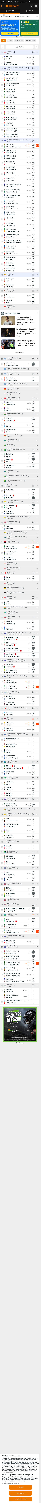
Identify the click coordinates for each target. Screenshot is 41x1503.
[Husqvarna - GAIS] (19, 831)
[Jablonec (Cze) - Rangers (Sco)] (19, 151)
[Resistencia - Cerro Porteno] (19, 703)
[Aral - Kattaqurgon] (19, 920)
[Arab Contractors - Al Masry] (19, 553)
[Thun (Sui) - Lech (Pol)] (19, 124)
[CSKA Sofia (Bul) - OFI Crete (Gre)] (19, 118)
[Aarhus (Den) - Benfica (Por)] (19, 113)
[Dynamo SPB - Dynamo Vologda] (19, 756)
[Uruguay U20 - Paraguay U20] (19, 941)
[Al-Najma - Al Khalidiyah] (19, 403)
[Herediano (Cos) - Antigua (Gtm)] (19, 638)
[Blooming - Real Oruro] (19, 419)
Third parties (9, 1472)
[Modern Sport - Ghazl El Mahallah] (19, 547)
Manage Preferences (20, 1499)
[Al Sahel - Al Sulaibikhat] (19, 622)
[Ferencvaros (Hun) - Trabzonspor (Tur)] (19, 135)
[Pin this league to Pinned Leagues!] (13, 290)
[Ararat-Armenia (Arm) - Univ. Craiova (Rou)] (19, 73)
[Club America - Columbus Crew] (19, 671)
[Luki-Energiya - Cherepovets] (19, 745)
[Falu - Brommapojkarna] (19, 819)
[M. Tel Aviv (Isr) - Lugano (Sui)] (19, 157)
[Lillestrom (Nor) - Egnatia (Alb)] (19, 90)
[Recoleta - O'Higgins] (19, 496)
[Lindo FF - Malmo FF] (19, 836)
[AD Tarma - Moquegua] (19, 713)
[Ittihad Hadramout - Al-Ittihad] (19, 996)
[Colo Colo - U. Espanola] (19, 491)
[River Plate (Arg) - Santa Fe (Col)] (19, 804)
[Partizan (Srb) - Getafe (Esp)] (19, 269)
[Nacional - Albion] (19, 878)
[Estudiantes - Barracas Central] (19, 379)
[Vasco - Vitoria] (19, 460)
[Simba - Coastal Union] (19, 863)
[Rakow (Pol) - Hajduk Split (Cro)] (19, 207)
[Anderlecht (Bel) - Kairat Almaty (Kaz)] (19, 130)
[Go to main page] (11, 6)
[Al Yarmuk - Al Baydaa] (19, 990)
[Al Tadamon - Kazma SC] (19, 628)
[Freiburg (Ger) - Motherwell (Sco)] (19, 168)
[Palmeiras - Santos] (19, 455)
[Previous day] (2, 47)
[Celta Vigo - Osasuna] (19, 280)
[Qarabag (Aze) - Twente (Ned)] (19, 162)
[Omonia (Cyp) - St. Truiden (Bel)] (19, 96)
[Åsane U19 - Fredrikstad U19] (19, 681)
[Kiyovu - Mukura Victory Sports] (19, 767)
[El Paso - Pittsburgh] (19, 889)
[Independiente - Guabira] (19, 430)
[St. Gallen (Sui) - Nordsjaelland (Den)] (19, 230)
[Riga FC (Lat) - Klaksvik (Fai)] (19, 213)
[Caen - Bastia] (19, 578)
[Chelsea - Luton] (19, 57)
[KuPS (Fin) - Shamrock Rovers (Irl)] (19, 145)
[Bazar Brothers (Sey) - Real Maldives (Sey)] (19, 963)
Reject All (20, 1493)
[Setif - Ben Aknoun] (19, 296)
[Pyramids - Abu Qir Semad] (19, 558)
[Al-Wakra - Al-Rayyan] (19, 729)
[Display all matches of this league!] (37, 306)
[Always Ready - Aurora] (19, 425)
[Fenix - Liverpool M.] (19, 873)
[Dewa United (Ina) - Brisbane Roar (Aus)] (19, 957)
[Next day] (36, 47)
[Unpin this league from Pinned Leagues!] (14, 52)
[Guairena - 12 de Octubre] (19, 697)
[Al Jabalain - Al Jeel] (19, 783)
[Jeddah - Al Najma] (19, 788)
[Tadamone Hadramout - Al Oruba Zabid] (19, 1001)
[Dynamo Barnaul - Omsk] (19, 740)
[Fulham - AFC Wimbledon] (19, 63)
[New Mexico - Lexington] (19, 894)
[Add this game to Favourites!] (2, 57)
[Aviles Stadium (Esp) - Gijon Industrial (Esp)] (19, 974)
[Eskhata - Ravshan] (19, 847)
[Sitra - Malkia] (19, 409)
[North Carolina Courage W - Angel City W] (19, 910)
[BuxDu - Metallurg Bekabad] (19, 931)
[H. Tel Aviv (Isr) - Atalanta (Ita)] (19, 224)
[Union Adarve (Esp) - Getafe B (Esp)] (19, 952)
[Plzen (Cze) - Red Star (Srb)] (19, 101)
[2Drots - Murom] (19, 751)
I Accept (20, 1487)
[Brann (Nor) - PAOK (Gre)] (19, 179)
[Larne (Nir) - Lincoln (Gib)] (19, 264)
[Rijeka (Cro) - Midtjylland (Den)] (19, 252)
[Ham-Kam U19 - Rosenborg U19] (19, 687)
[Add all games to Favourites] (2, 52)
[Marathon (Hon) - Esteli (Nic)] (19, 644)
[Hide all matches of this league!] (37, 52)
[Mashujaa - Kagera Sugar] (19, 857)
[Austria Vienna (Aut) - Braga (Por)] (19, 236)
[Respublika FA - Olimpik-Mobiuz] (19, 925)
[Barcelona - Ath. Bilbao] (19, 285)
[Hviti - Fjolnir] (19, 602)
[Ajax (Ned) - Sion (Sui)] (19, 219)
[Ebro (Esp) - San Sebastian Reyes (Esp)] (19, 980)
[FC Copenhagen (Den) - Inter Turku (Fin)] (19, 185)
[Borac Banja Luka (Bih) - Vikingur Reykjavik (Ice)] (19, 241)
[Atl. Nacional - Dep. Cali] (19, 507)
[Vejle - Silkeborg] (19, 527)
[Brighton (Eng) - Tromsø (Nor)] (19, 247)
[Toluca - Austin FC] (19, 665)
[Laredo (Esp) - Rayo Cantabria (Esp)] (19, 969)
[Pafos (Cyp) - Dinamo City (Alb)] (19, 202)
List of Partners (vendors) (10, 1483)
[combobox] (20, 47)
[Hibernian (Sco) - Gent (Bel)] (19, 258)
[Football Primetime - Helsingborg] (19, 825)
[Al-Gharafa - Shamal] (19, 724)
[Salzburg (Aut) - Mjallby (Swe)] (19, 107)
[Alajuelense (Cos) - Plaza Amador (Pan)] (19, 649)
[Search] (31, 6)
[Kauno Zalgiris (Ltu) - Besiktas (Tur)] (19, 85)
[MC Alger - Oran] (19, 301)
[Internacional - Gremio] (19, 466)
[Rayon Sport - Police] (19, 772)
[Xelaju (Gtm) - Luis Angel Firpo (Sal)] (19, 655)
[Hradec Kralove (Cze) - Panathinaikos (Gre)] (19, 191)
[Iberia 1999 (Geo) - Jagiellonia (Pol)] (19, 79)
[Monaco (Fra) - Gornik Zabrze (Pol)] (19, 174)
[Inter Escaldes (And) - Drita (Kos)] (19, 196)
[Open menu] (36, 6)
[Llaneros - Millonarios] (19, 512)
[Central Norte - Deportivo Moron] (19, 364)
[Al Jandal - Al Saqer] (19, 794)
